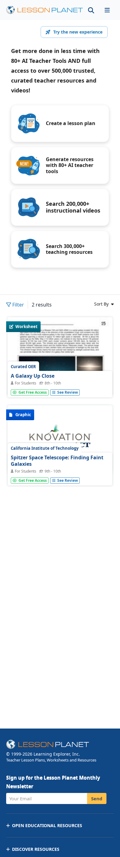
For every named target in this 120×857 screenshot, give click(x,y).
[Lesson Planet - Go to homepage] (44, 10)
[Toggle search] (91, 10)
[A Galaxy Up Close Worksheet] (60, 385)
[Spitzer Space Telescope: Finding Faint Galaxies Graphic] (60, 439)
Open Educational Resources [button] (47, 825)
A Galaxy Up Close (32, 375)
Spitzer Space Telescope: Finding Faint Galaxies (57, 461)
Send (96, 798)
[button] (107, 10)
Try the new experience (77, 32)
